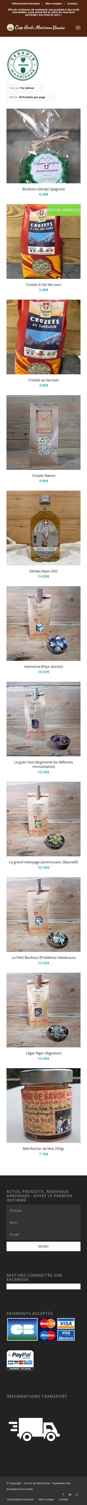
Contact (72, 3)
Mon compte (53, 3)
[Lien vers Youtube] (70, 1494)
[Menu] (78, 27)
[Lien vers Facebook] (63, 1494)
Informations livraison (26, 3)
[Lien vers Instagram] (77, 1494)
